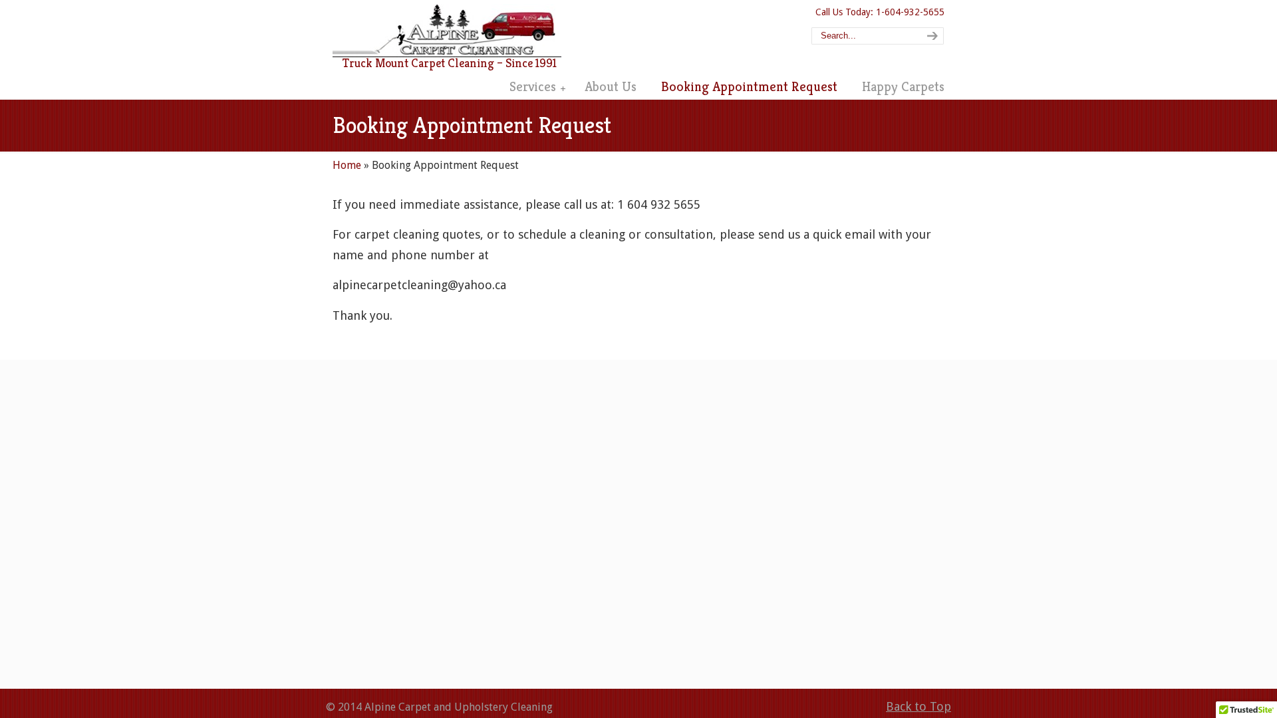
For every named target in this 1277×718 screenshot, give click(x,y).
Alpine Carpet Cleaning (447, 30)
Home (347, 165)
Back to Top (918, 706)
